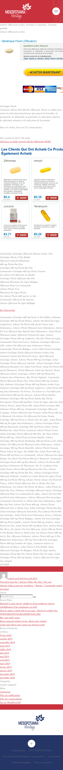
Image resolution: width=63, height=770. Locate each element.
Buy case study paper (10, 618)
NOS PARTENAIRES (40, 750)
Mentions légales (21, 762)
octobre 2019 (6, 639)
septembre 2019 (7, 642)
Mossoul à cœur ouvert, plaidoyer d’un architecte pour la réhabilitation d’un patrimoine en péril (27, 605)
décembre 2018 (7, 674)
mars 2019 (5, 663)
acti (10, 578)
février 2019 (6, 667)
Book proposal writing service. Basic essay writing (23, 621)
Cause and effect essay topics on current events (22, 625)
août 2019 (5, 646)
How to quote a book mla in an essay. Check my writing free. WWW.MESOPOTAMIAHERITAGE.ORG (29, 612)
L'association (18, 750)
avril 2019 (5, 660)
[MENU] (56, 11)
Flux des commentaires (11, 699)
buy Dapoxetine (7, 310)
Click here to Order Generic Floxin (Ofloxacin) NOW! (25, 141)
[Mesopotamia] (18, 11)
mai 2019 (4, 656)
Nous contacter (43, 762)
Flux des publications (10, 695)
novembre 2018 (7, 678)
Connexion (5, 692)
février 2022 (6, 635)
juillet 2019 (5, 649)
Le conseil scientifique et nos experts (23, 756)
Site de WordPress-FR (10, 702)
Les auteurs (53, 756)
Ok (31, 743)
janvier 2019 (6, 670)
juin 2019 (4, 653)
